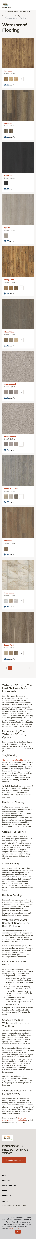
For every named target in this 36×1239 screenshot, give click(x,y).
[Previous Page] (6, 668)
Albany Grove (9, 280)
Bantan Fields (9, 645)
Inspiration (6, 1180)
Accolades (8, 71)
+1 (21, 79)
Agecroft (7, 227)
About (4, 1190)
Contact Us (6, 1195)
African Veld (8, 175)
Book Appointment (15, 1160)
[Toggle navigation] (32, 8)
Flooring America (7, 16)
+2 (21, 653)
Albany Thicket (9, 332)
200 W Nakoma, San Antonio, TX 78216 (14, 1205)
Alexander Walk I (10, 384)
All (24, 16)
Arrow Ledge (9, 593)
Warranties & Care (9, 1185)
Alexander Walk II (10, 436)
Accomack (8, 123)
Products (5, 1175)
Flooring (17, 16)
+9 (21, 392)
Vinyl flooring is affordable (12, 760)
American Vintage (11, 488)
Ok (18, 1232)
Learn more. (14, 1228)
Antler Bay (8, 541)
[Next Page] (30, 668)
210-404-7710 (6, 8)
